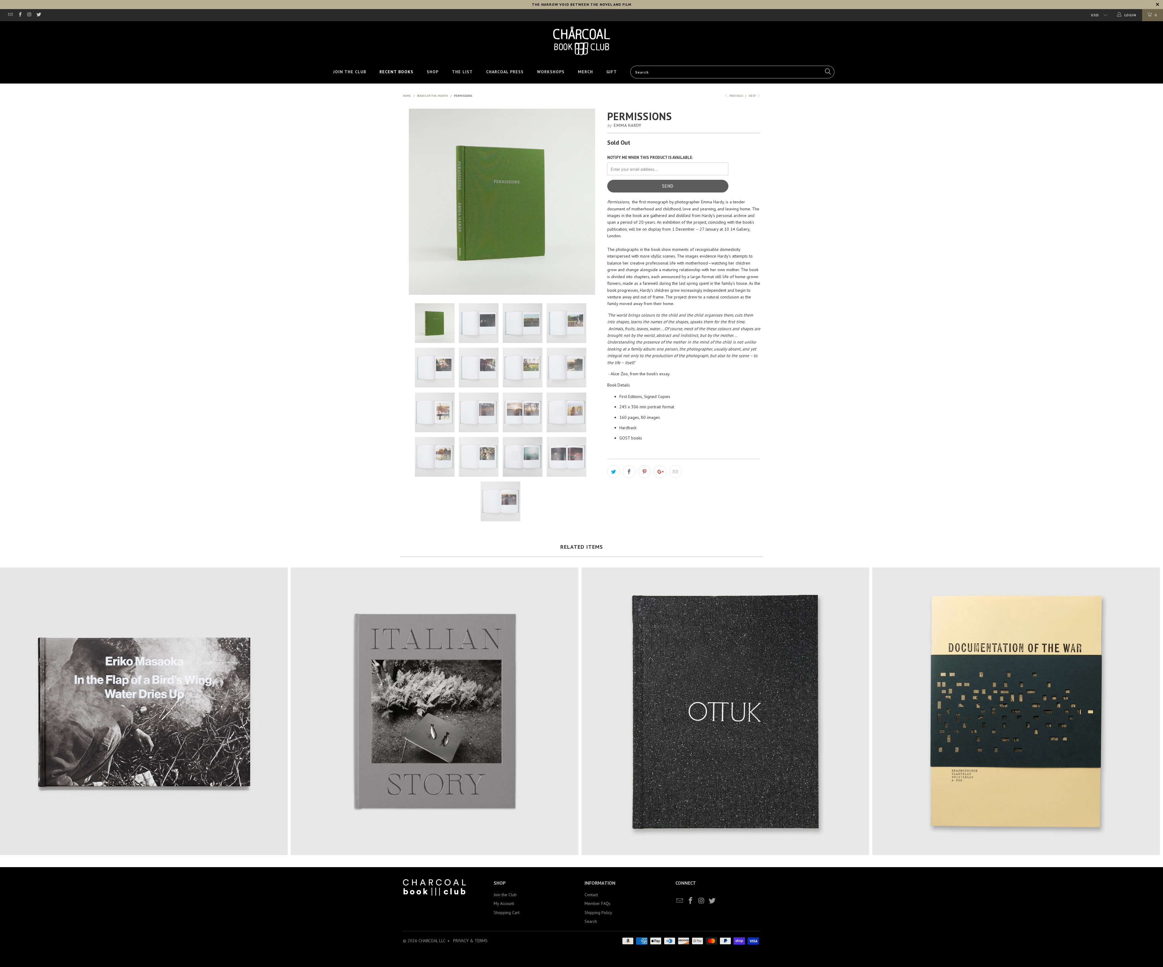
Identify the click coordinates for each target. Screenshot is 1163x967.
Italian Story (434, 711)
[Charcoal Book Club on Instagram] (29, 15)
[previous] (414, 202)
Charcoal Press (505, 71)
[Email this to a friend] (675, 471)
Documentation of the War (1016, 711)
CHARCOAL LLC (432, 940)
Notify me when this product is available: (650, 157)
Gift (611, 71)
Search (591, 921)
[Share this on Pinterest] (644, 471)
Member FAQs (598, 903)
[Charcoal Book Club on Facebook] (19, 15)
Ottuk (725, 711)
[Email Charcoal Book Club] (10, 15)
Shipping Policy (598, 912)
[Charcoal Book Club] (581, 40)
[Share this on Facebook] (629, 471)
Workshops (551, 71)
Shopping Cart (506, 912)
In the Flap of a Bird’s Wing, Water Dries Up (144, 711)
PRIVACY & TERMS (470, 940)
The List (462, 71)
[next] (590, 202)
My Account (504, 903)
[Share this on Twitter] (613, 471)
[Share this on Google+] (660, 471)
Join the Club (349, 71)
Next (753, 96)
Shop (433, 71)
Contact (591, 894)
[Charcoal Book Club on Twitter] (38, 15)
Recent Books (396, 71)
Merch (585, 71)
